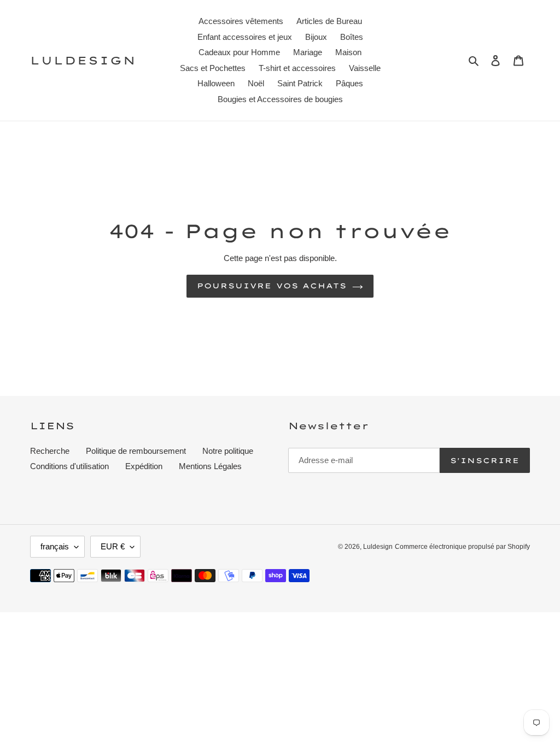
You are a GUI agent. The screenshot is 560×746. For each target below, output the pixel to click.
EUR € (113, 546)
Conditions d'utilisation (69, 466)
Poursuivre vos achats (272, 285)
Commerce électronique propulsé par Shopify (462, 546)
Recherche (49, 450)
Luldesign (83, 60)
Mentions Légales (210, 466)
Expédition (143, 466)
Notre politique (227, 450)
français (54, 546)
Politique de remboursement (136, 450)
